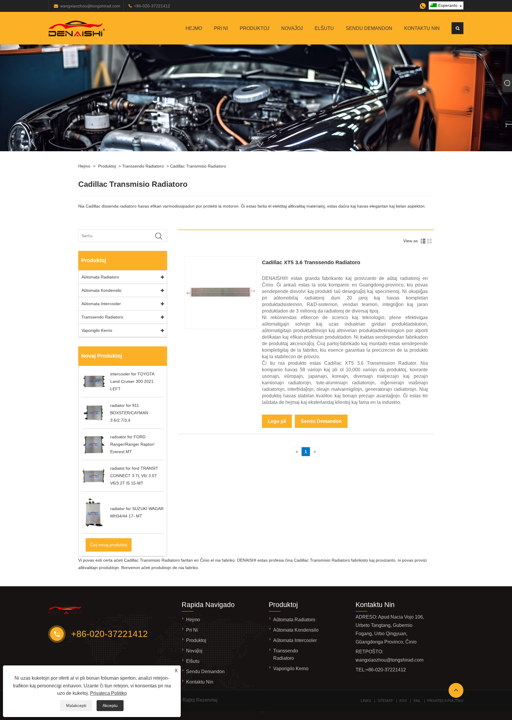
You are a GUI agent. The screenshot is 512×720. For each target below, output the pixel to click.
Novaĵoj (292, 28)
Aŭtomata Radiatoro (100, 277)
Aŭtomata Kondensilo (101, 290)
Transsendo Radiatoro (143, 166)
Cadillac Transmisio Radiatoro (198, 166)
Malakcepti (76, 705)
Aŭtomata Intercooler (101, 303)
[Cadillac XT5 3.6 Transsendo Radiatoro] (220, 327)
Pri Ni (221, 28)
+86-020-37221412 (152, 6)
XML (417, 701)
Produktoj (254, 28)
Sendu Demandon (369, 28)
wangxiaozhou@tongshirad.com (90, 6)
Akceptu (110, 705)
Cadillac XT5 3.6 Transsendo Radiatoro (311, 262)
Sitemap (385, 701)
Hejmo (193, 28)
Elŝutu (324, 28)
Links (366, 701)
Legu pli (277, 421)
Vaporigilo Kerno (96, 330)
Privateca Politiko (108, 693)
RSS (403, 701)
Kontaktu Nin (422, 28)
